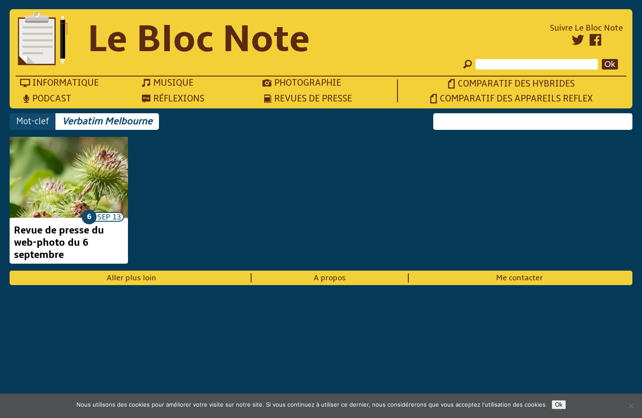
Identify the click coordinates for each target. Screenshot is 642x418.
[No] (631, 405)
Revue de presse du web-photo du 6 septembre (59, 242)
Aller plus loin (131, 277)
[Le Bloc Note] (43, 39)
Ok (559, 404)
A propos (330, 277)
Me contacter (519, 277)
